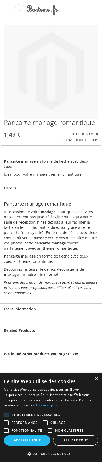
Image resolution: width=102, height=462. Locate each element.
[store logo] (36, 10)
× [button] (96, 379)
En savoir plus (46, 405)
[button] (51, 453)
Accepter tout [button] (27, 440)
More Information (20, 308)
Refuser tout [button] (75, 440)
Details (10, 187)
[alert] (51, 417)
